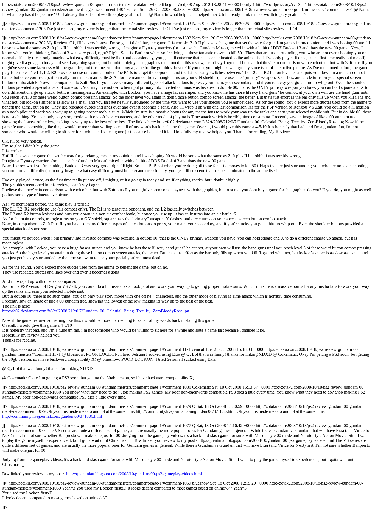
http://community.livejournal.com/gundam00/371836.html (52, 416)
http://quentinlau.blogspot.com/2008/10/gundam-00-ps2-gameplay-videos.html (134, 473)
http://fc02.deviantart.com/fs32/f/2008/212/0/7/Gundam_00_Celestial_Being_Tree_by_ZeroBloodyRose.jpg (95, 311)
